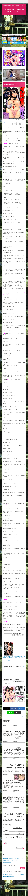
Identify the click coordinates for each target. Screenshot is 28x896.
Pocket (11, 660)
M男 (6, 831)
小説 (17, 681)
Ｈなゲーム (13, 679)
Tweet (8, 660)
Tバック (16, 831)
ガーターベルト (13, 834)
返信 (23, 868)
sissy (11, 837)
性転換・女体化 (7, 683)
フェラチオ (6, 681)
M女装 (15, 837)
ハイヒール (19, 679)
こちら (23, 666)
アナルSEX (12, 831)
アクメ (4, 827)
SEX (23, 831)
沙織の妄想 (7, 679)
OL (9, 831)
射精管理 (12, 681)
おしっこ (8, 837)
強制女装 (21, 681)
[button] (17, 712)
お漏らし (20, 831)
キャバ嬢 (20, 837)
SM (6, 837)
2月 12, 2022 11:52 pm (7, 862)
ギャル (7, 834)
